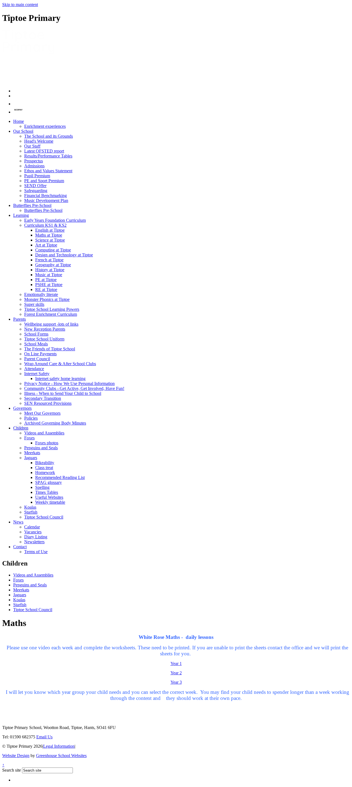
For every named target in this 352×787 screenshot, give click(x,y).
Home (18, 121)
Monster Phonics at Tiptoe (47, 299)
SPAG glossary (48, 482)
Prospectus (33, 161)
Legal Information (59, 746)
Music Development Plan (46, 200)
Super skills (34, 304)
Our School (23, 131)
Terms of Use (36, 551)
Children (20, 428)
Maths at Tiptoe (48, 235)
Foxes (29, 438)
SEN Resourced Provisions (48, 403)
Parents (19, 319)
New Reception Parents (44, 329)
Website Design (15, 755)
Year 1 (176, 663)
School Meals (36, 344)
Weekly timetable (50, 502)
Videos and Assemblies (44, 433)
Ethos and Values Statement (48, 170)
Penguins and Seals (41, 447)
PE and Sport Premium (44, 180)
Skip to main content (20, 4)
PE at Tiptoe (46, 279)
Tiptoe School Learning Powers (51, 309)
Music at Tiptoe (48, 274)
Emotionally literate (41, 294)
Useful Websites (49, 497)
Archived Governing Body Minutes (55, 423)
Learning (21, 215)
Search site (11, 770)
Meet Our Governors (42, 413)
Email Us (44, 737)
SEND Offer (35, 185)
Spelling (42, 487)
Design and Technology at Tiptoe (64, 255)
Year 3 (176, 682)
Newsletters (34, 541)
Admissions (34, 166)
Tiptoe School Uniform (44, 339)
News (18, 522)
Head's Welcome (38, 141)
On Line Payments (40, 353)
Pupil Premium (37, 175)
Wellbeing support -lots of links (51, 324)
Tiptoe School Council (43, 517)
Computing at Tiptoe (53, 250)
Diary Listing (35, 536)
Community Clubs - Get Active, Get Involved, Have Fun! (74, 388)
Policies (31, 418)
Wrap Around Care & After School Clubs (60, 363)
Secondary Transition (42, 398)
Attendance (34, 368)
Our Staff (32, 146)
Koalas (30, 507)
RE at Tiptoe (46, 289)
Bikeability (44, 462)
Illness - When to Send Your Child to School (62, 393)
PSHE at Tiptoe (48, 284)
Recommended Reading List (60, 477)
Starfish (30, 512)
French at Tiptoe (49, 259)
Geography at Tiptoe (53, 264)
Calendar (32, 527)
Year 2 (176, 672)
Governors (22, 408)
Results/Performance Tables (48, 156)
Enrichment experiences (45, 126)
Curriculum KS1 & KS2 (45, 225)
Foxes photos (46, 442)
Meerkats (32, 452)
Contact (20, 546)
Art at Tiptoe (46, 245)
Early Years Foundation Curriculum (55, 220)
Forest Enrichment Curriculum (50, 314)
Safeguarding (35, 190)
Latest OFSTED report (44, 151)
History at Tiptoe (49, 269)
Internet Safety (37, 373)
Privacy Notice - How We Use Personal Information (69, 383)
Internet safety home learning (60, 378)
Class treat (44, 467)
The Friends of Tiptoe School (49, 349)
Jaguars (30, 457)
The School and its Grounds (48, 136)
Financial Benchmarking (45, 195)
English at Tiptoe (50, 230)
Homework (45, 472)
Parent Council (37, 358)
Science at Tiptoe (50, 240)
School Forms (36, 334)
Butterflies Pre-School (32, 205)
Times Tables (46, 492)
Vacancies (33, 532)
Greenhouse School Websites (61, 755)
